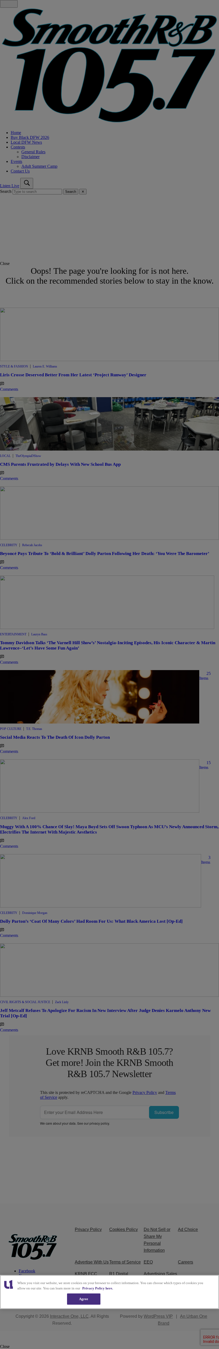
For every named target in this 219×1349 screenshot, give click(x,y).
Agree (83, 1299)
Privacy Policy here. (97, 1288)
